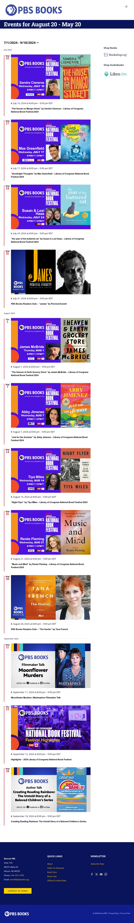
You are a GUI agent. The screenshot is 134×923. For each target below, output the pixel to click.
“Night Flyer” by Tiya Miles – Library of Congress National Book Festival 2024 (49, 502)
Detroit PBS (103, 913)
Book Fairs (52, 872)
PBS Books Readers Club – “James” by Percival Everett (39, 303)
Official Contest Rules (56, 880)
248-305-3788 (17, 875)
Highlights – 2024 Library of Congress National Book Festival (41, 759)
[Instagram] (105, 874)
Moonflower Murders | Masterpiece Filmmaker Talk (36, 697)
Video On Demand (55, 868)
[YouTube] (101, 874)
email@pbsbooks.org (19, 879)
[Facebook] (92, 874)
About (50, 864)
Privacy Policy (114, 913)
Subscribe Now (97, 864)
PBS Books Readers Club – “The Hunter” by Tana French (39, 629)
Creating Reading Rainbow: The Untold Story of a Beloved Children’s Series (48, 821)
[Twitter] (96, 874)
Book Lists (52, 876)
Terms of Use (125, 913)
